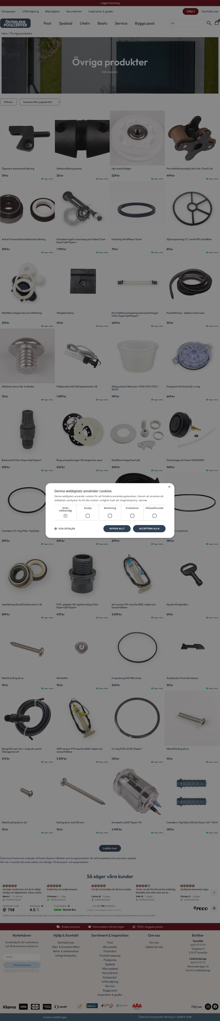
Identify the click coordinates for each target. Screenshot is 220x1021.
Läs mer (143, 500)
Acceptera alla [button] (149, 528)
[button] (64, 528)
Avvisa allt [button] (117, 528)
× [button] (169, 487)
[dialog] (110, 510)
